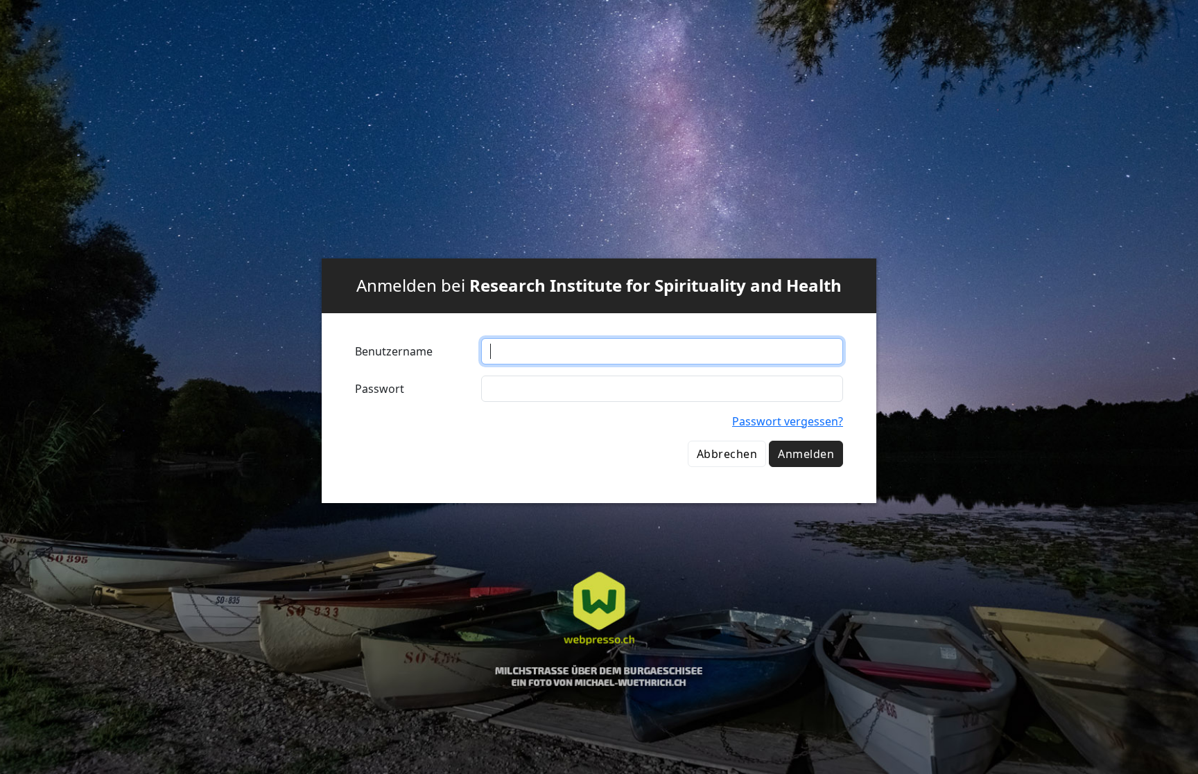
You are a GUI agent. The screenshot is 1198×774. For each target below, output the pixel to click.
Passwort (379, 388)
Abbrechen (727, 453)
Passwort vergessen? (787, 421)
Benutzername (394, 351)
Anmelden (806, 453)
